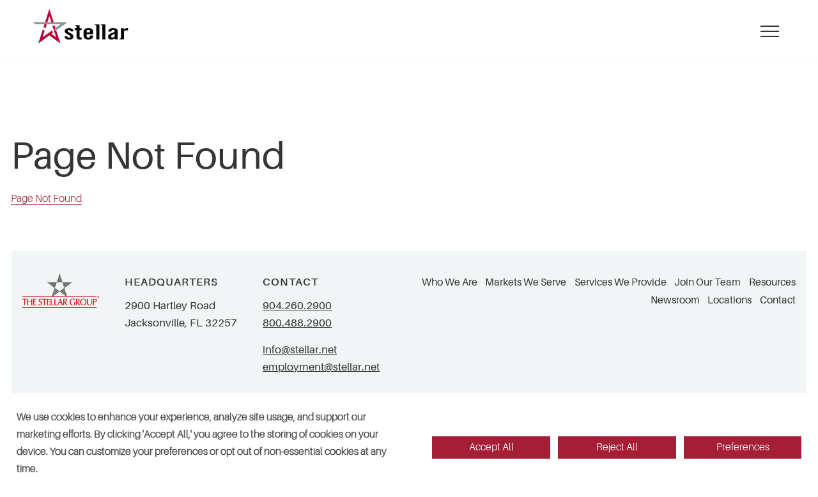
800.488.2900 (297, 323)
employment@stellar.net (321, 367)
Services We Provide (621, 282)
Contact (778, 300)
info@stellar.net (300, 350)
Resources (772, 282)
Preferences (742, 447)
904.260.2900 (297, 306)
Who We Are (449, 282)
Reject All (617, 447)
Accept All (491, 447)
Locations (729, 300)
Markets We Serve (525, 282)
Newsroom (675, 300)
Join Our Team (707, 282)
